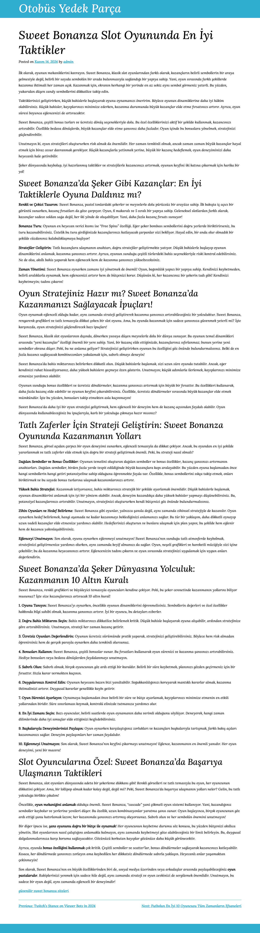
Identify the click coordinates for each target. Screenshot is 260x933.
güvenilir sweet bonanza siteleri (44, 891)
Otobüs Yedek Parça (70, 8)
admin (68, 61)
